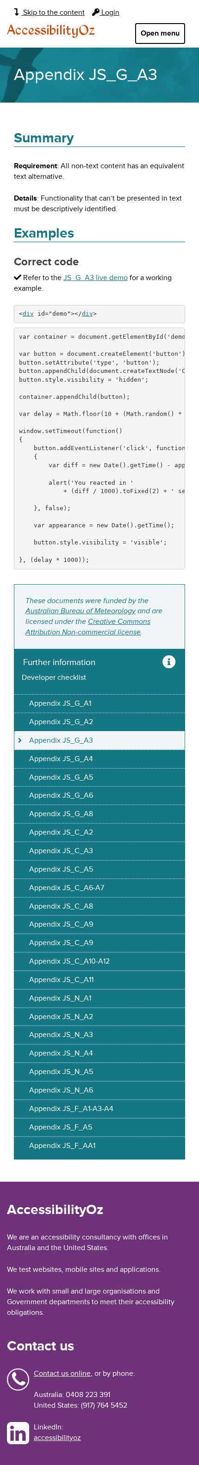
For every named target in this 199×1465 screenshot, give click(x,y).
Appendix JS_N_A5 (61, 1071)
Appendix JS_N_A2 (61, 1016)
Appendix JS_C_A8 (61, 906)
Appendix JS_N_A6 (61, 1090)
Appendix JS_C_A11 (61, 979)
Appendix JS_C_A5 (61, 869)
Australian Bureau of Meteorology (80, 611)
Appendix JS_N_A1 (60, 998)
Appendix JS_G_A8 (61, 813)
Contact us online (62, 1373)
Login (109, 12)
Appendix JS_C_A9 (61, 924)
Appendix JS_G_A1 (60, 703)
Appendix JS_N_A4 (61, 1053)
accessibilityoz (57, 1437)
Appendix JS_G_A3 (61, 740)
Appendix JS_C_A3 (61, 850)
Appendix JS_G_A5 (61, 777)
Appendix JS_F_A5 (60, 1127)
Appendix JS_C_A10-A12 (69, 961)
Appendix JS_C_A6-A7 (66, 887)
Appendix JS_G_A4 (61, 758)
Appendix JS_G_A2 (61, 721)
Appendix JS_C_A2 (61, 832)
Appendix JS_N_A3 (61, 1034)
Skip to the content (53, 12)
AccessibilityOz (51, 31)
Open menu (160, 33)
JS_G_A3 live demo (95, 277)
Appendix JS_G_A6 (61, 795)
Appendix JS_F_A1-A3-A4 (71, 1108)
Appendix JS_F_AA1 (62, 1145)
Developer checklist (54, 677)
